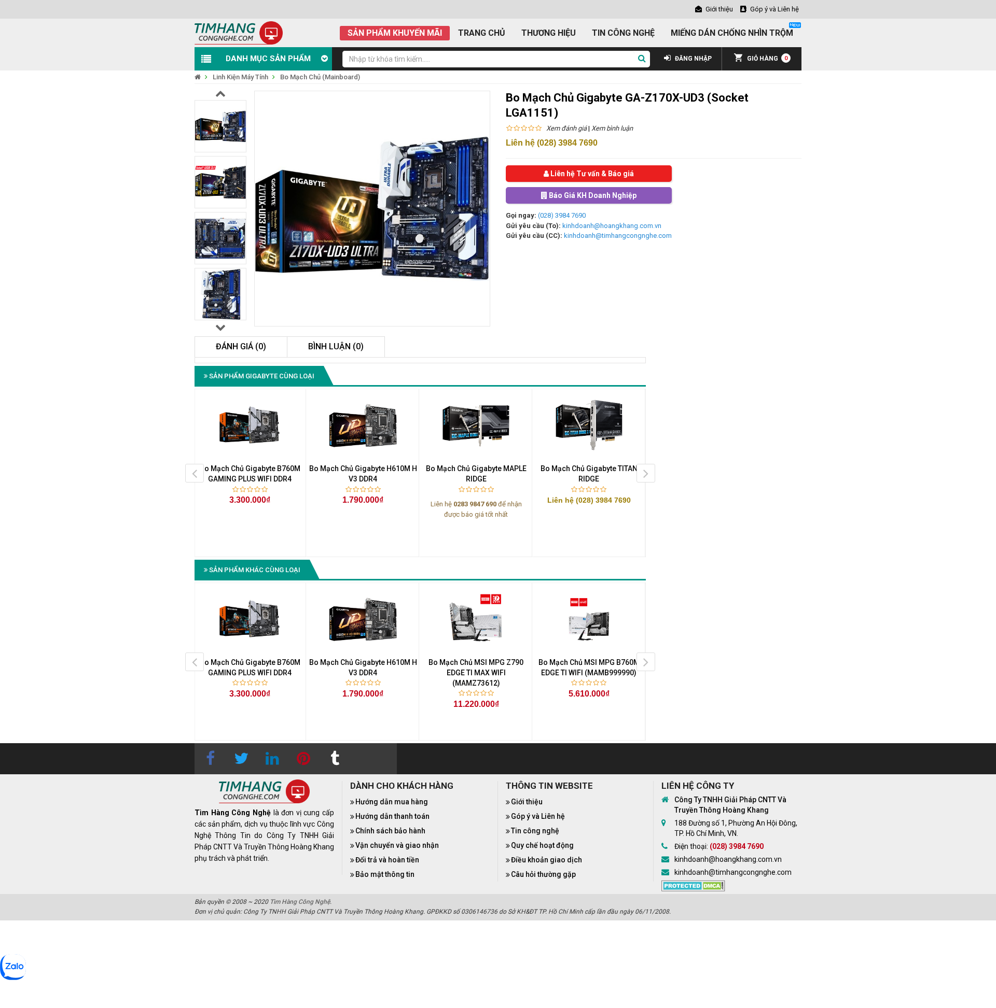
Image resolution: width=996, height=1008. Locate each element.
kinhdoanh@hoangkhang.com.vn (611, 226)
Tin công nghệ (535, 831)
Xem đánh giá (566, 128)
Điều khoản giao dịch (546, 860)
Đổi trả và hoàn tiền (387, 860)
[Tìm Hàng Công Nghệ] (239, 32)
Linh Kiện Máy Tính (240, 77)
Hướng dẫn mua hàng (391, 802)
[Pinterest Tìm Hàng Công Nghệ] (303, 758)
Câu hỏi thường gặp (543, 874)
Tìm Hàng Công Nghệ (300, 901)
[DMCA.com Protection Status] (693, 885)
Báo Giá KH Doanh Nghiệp (592, 195)
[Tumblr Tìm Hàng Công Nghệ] (334, 758)
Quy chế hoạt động (542, 845)
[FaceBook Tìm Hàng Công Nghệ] (210, 758)
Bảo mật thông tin (384, 874)
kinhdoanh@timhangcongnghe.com (618, 235)
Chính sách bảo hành (390, 831)
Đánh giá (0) (241, 346)
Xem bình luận (612, 128)
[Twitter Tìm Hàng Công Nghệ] (241, 758)
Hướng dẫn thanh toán (392, 816)
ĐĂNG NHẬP (692, 58)
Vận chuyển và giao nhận (397, 845)
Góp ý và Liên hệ (538, 816)
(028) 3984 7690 (562, 215)
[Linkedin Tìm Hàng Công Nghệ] (272, 758)
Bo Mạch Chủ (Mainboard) (320, 77)
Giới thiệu (527, 802)
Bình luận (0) (336, 346)
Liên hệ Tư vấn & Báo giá (591, 173)
